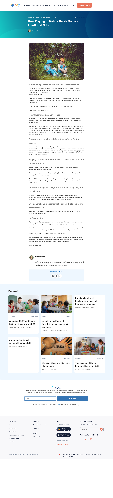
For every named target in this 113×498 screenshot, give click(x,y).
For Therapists (46, 5)
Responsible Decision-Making (42, 17)
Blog (73, 5)
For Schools (35, 5)
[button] (53, 276)
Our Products (57, 5)
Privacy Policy (36, 436)
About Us (67, 5)
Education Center (14, 438)
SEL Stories (12, 431)
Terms (59, 405)
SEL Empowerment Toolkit (16, 435)
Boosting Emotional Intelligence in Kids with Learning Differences (86, 301)
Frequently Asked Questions (40, 425)
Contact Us (36, 428)
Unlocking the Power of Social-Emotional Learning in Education (55, 324)
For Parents (26, 5)
